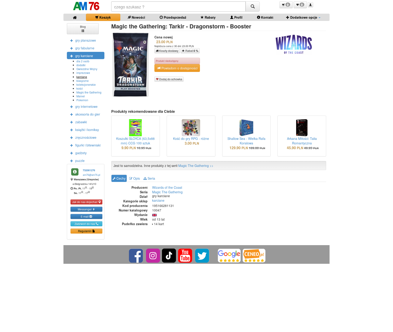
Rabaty (210, 17)
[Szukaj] (253, 6)
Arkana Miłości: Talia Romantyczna (302, 140)
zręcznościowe (85, 137)
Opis (136, 178)
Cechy (121, 178)
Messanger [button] (85, 209)
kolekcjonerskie (86, 84)
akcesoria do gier (87, 114)
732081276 (89, 170)
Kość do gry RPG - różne (191, 138)
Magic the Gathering (88, 92)
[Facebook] (136, 255)
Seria (151, 178)
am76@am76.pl (91, 174)
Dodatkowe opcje (303, 17)
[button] (286, 4)
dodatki (81, 65)
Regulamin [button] (85, 231)
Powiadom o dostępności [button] (179, 68)
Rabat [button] (191, 51)
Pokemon (82, 100)
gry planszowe (85, 40)
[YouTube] (185, 255)
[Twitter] (202, 255)
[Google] (229, 255)
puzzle (80, 160)
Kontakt (266, 17)
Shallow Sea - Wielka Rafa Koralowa (246, 140)
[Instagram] (153, 255)
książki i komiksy (87, 129)
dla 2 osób (82, 61)
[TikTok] (169, 255)
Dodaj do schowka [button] (170, 79)
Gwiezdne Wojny (86, 69)
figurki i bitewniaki (88, 145)
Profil (237, 17)
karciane (81, 77)
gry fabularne (84, 48)
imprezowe (83, 73)
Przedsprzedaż (174, 17)
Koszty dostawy (168, 51)
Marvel (80, 96)
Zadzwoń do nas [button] (85, 224)
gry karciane (84, 55)
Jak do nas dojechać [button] (85, 202)
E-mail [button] (85, 216)
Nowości (138, 17)
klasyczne (82, 81)
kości (79, 88)
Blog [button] (83, 26)
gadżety (81, 153)
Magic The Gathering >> (195, 165)
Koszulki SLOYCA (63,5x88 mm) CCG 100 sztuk (135, 140)
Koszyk (104, 17)
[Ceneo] (254, 255)
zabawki (81, 122)
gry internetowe (86, 106)
